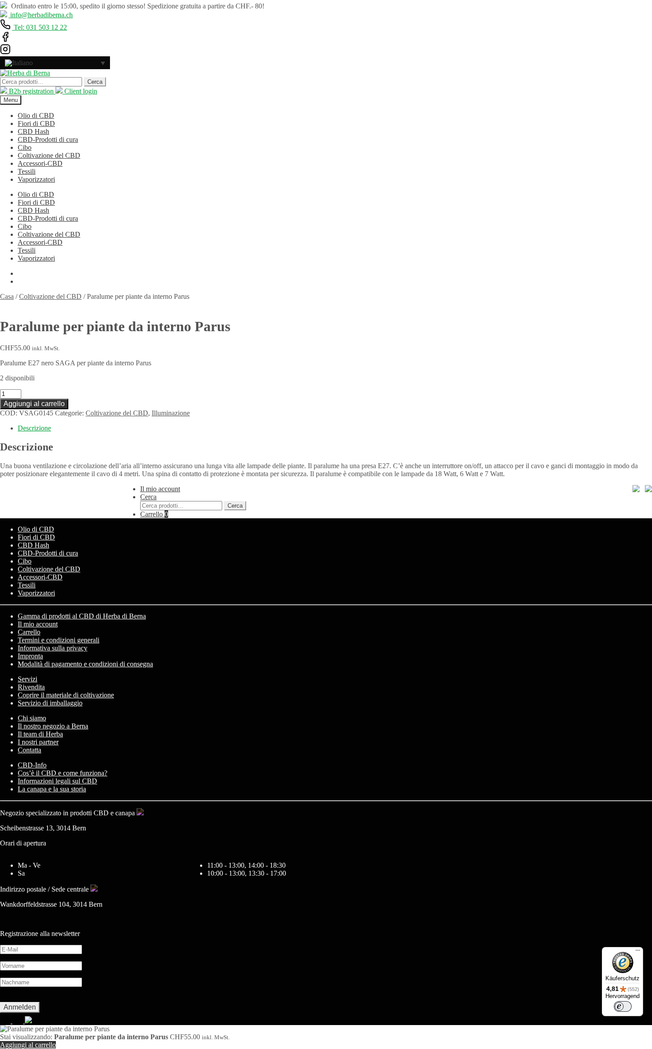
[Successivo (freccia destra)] (636, 524)
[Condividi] (622, 10)
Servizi (27, 679)
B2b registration (31, 91)
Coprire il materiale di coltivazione (66, 695)
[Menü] (637, 952)
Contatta (29, 750)
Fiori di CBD (36, 123)
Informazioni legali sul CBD (57, 781)
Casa (7, 296)
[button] (55, 62)
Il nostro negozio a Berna (53, 726)
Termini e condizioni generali (58, 640)
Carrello (154, 514)
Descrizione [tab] (34, 428)
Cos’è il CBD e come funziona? (62, 773)
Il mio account (160, 489)
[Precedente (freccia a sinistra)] (15, 524)
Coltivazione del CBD (49, 155)
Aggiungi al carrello (34, 403)
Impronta (30, 656)
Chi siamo (32, 718)
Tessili (26, 171)
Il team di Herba (40, 734)
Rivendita (31, 687)
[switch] (623, 1006)
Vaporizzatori (36, 179)
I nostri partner (38, 742)
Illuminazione (171, 413)
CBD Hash (33, 131)
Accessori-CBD (40, 163)
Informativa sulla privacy (52, 648)
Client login (80, 91)
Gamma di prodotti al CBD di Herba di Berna (82, 616)
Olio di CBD (36, 115)
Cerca (94, 81)
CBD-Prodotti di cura (48, 139)
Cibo (24, 147)
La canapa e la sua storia (52, 789)
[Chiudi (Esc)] (642, 10)
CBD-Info (32, 765)
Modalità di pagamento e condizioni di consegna (85, 664)
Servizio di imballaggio (50, 703)
